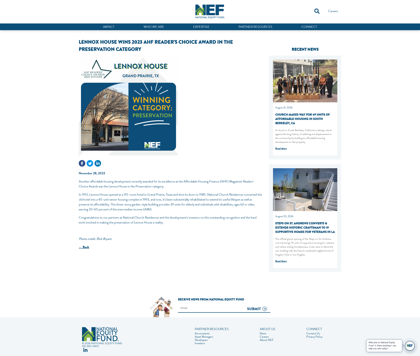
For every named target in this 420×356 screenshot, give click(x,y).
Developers (201, 340)
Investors (200, 343)
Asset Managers (204, 336)
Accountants (202, 333)
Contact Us (313, 333)
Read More (281, 149)
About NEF (266, 340)
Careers (333, 11)
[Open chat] (410, 346)
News (263, 333)
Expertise (201, 26)
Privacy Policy (314, 336)
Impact (109, 26)
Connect (309, 26)
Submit (254, 309)
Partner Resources (255, 26)
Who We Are (154, 26)
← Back (84, 247)
